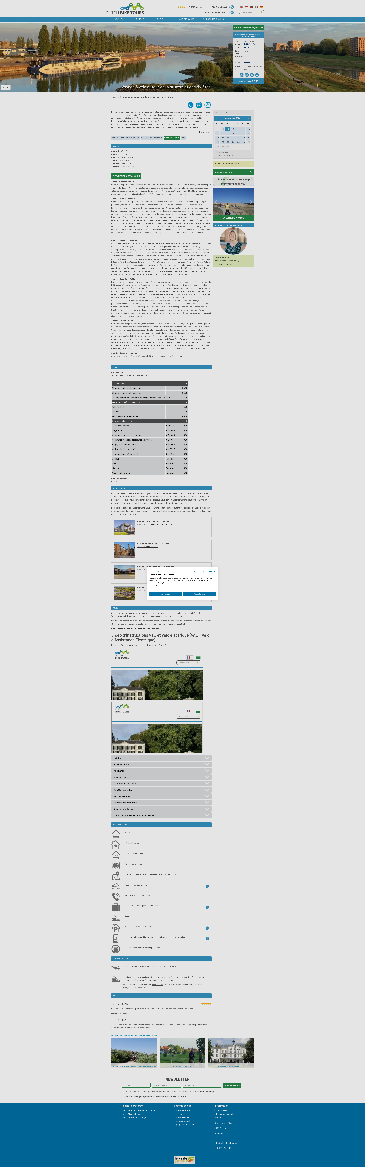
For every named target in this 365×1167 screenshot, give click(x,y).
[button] (154, 571)
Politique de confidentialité (205, 571)
